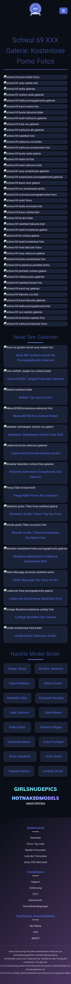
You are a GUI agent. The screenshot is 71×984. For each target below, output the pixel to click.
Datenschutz (35, 900)
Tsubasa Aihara (19, 771)
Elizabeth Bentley (51, 698)
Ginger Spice (17, 668)
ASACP (36, 938)
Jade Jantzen (19, 712)
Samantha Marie (19, 742)
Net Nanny (35, 925)
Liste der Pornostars (35, 856)
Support (35, 881)
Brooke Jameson (51, 668)
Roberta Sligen (51, 727)
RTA (35, 932)
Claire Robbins (19, 683)
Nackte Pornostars (35, 850)
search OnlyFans (35, 803)
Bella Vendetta (19, 756)
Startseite (35, 837)
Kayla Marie (53, 712)
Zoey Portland (53, 742)
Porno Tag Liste (35, 843)
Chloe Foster (53, 683)
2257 (35, 894)
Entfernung (36, 887)
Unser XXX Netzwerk (35, 862)
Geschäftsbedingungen (35, 906)
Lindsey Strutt (53, 771)
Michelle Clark (17, 698)
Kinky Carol (17, 727)
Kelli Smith (54, 756)
